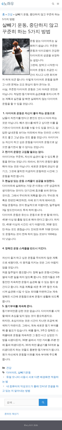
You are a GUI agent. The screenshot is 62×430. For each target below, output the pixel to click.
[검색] (43, 402)
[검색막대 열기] (53, 3)
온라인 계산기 (12, 413)
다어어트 (11, 372)
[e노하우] (8, 3)
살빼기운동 (24, 372)
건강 (9, 14)
